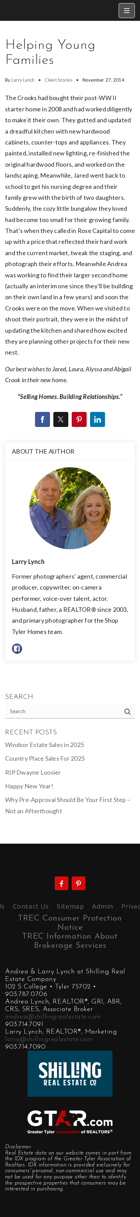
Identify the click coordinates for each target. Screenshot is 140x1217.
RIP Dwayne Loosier (33, 772)
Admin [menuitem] (102, 906)
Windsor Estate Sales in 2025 (44, 744)
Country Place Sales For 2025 (45, 758)
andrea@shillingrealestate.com (53, 1016)
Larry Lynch (23, 80)
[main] (70, 432)
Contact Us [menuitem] (31, 906)
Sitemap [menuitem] (70, 906)
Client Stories (58, 80)
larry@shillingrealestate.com (49, 1039)
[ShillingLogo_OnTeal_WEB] (70, 1073)
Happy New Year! (29, 786)
